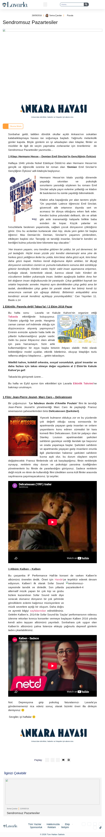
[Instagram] (83, 824)
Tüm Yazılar (34, 824)
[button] (45, 4)
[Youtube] (95, 827)
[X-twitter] (89, 824)
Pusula (70, 15)
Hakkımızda (53, 824)
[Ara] (86, 4)
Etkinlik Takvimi (83, 383)
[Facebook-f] (100, 824)
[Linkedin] (95, 824)
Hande (59, 579)
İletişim (65, 827)
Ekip (67, 824)
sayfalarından (38, 610)
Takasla (13, 316)
